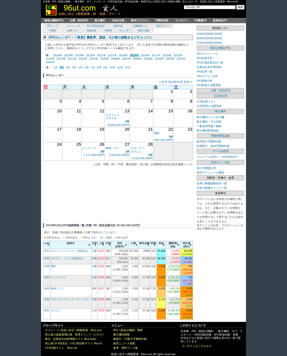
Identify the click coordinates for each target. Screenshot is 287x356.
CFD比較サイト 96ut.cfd (61, 347)
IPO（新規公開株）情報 (128, 330)
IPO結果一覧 (204, 71)
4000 (201, 38)
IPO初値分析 (204, 80)
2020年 (123, 55)
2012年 (72, 58)
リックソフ (89, 148)
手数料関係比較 (220, 135)
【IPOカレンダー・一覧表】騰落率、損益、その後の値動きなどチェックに (99, 37)
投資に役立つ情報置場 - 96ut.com (81, 330)
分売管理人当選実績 (209, 106)
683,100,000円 (164, 139)
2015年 (178, 55)
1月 (55, 67)
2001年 (50, 62)
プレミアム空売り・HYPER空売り (218, 156)
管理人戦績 (143, 30)
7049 (46, 266)
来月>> (188, 81)
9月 (105, 67)
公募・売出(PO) (79, 20)
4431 (46, 310)
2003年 (170, 58)
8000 (209, 42)
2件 (127, 121)
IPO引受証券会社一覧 (210, 62)
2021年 (112, 55)
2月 (62, 67)
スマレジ (136, 151)
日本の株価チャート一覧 (212, 187)
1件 (171, 136)
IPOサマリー (163, 26)
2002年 (181, 58)
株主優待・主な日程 (209, 121)
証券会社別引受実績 (209, 67)
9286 (46, 258)
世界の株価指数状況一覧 (212, 183)
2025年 (68, 55)
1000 (201, 33)
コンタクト (181, 20)
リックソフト (58, 277)
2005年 (148, 58)
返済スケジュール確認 (210, 172)
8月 (99, 67)
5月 (80, 67)
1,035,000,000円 (119, 154)
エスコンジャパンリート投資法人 (70, 250)
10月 (112, 67)
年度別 (52, 30)
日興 (94, 258)
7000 (201, 42)
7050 (46, 299)
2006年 (137, 58)
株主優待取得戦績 (208, 130)
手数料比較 (162, 20)
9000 (218, 42)
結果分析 (91, 30)
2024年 (79, 55)
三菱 (94, 250)
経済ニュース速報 (124, 343)
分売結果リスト (206, 101)
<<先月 (163, 81)
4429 (46, 277)
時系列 (108, 30)
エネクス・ (112, 118)
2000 (209, 33)
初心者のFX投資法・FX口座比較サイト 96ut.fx (73, 343)
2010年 (93, 58)
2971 (46, 250)
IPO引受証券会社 (96, 26)
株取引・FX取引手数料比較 (130, 338)
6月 (87, 67)
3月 (68, 67)
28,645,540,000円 (118, 124)
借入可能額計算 (206, 168)
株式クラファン (140, 20)
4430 (46, 288)
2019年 (134, 55)
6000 (218, 38)
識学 (157, 133)
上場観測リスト (140, 26)
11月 (120, 67)
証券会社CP (220, 20)
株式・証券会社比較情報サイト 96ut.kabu (70, 338)
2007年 (126, 58)
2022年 (101, 55)
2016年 (167, 55)
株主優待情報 (121, 334)
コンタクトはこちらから (197, 346)
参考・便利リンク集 (125, 347)
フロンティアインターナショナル (70, 299)
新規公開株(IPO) (54, 20)
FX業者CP (201, 20)
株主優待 (100, 20)
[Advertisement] (118, 194)
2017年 (156, 55)
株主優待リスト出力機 (210, 117)
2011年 (83, 58)
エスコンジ (112, 114)
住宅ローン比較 (220, 162)
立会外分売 (118, 20)
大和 (94, 277)
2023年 (90, 55)
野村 (94, 288)
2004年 (159, 58)
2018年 (145, 55)
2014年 (50, 58)
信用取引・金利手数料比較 (213, 146)
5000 (209, 38)
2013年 (61, 58)
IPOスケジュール (207, 53)
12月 (128, 67)
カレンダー (125, 30)
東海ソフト (112, 148)
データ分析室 (220, 151)
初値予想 (118, 26)
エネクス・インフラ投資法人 (67, 258)
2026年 (57, 55)
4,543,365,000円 (142, 158)
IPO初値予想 (204, 58)
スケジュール (73, 26)
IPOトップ (52, 26)
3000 (218, 33)
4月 (74, 67)
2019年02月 (175, 81)
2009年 (104, 58)
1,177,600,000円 (94, 154)
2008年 (115, 58)
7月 (93, 67)
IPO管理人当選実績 (209, 85)
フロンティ (137, 148)
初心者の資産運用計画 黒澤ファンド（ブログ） (75, 334)
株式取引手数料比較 (209, 141)
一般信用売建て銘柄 (209, 126)
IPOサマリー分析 (207, 76)
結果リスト (73, 30)
